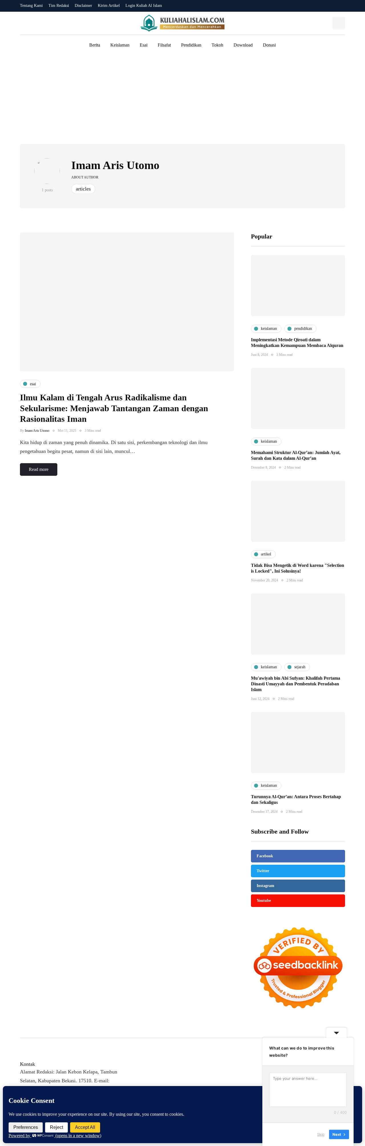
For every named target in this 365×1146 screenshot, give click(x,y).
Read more (38, 469)
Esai (143, 45)
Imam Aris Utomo (115, 165)
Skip (321, 1134)
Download (243, 45)
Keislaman (119, 45)
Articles (83, 189)
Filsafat (164, 45)
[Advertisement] (182, 101)
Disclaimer (83, 5)
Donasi (269, 45)
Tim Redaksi (58, 5)
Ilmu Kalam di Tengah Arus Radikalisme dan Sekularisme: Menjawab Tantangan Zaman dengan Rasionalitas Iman (114, 408)
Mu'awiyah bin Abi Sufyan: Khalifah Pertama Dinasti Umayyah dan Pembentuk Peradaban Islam (295, 684)
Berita (94, 45)
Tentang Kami (31, 5)
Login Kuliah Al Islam (143, 5)
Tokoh (217, 45)
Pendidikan (191, 45)
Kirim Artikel (109, 5)
